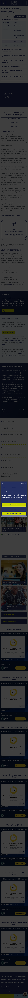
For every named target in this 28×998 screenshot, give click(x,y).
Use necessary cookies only (14, 513)
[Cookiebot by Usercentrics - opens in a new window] (20, 483)
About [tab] (22, 487)
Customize (13, 509)
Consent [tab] (5, 487)
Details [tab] (14, 487)
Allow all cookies (14, 504)
